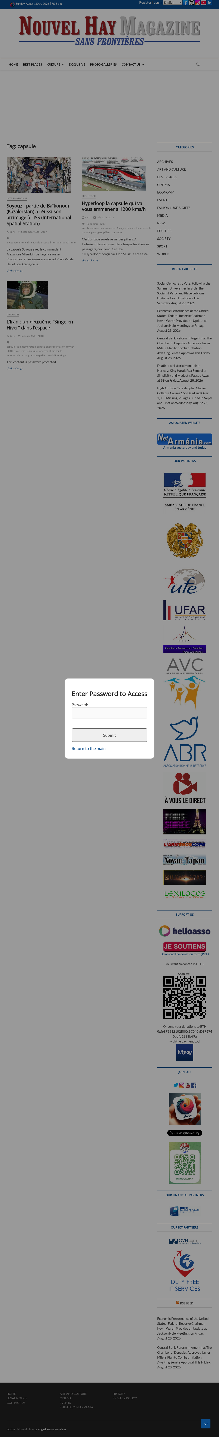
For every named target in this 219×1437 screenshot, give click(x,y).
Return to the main (89, 748)
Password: (80, 704)
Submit (109, 734)
